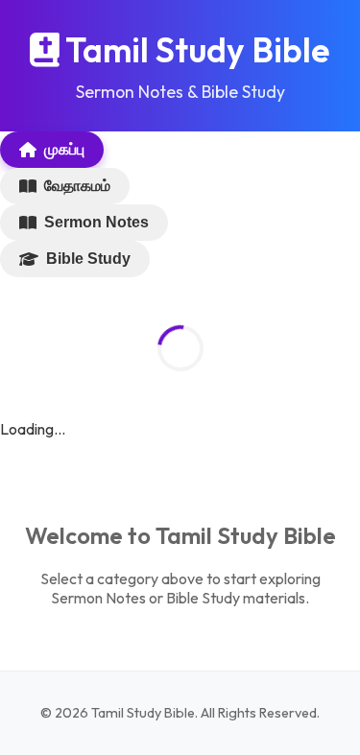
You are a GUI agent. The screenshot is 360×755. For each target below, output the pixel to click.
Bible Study (88, 258)
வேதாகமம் (77, 185)
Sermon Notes (96, 222)
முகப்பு (64, 149)
